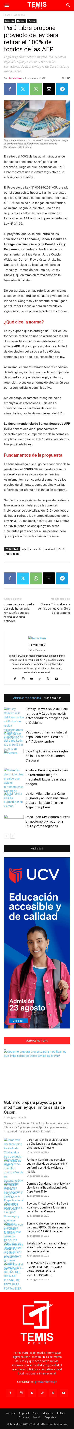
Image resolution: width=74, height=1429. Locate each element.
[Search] (68, 5)
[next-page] (12, 836)
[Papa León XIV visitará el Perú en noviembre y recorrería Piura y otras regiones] (14, 821)
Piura (35, 1413)
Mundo (37, 1417)
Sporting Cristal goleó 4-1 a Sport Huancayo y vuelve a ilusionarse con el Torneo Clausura (47, 1207)
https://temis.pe (37, 650)
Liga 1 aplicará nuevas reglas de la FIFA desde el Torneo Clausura (47, 755)
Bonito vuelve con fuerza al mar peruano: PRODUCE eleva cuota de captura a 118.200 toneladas (48, 1227)
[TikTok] (41, 679)
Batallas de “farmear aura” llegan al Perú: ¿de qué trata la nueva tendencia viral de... (47, 1247)
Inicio (7, 14)
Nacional (21, 21)
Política (61, 1413)
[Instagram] (24, 679)
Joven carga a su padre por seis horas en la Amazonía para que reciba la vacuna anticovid (19, 613)
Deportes (50, 1417)
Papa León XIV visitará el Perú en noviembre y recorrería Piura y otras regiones (48, 821)
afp (24, 549)
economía (35, 549)
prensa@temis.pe (46, 1382)
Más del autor (52, 698)
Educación (47, 1413)
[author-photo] (37, 638)
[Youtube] (57, 679)
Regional (24, 1413)
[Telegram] (62, 89)
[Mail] (33, 679)
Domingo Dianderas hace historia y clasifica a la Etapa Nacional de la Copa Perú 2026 (48, 1187)
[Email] (49, 89)
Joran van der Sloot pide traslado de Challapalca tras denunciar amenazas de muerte (47, 1143)
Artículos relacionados (27, 698)
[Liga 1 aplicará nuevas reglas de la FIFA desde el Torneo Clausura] (14, 756)
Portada (31, 21)
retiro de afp (12, 553)
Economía (19, 14)
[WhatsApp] (36, 89)
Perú (61, 549)
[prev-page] (6, 836)
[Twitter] (23, 89)
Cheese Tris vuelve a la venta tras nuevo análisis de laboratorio (54, 609)
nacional (50, 549)
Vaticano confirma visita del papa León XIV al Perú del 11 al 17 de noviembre (47, 736)
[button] (6, 5)
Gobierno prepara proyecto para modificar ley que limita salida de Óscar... (34, 1107)
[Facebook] (10, 89)
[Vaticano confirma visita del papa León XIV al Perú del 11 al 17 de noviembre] (14, 742)
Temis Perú (15, 78)
